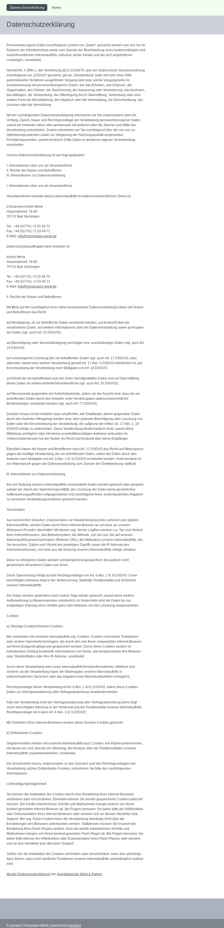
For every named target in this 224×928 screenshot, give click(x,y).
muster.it (75, 925)
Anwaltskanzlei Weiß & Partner (79, 874)
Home (56, 7)
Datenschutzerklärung (27, 7)
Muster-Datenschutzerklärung (29, 874)
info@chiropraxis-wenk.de (37, 236)
